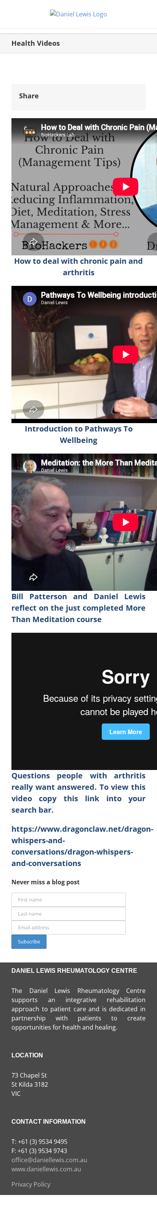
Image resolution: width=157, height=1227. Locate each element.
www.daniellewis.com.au (46, 1169)
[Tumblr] (104, 91)
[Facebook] (48, 91)
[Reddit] (76, 91)
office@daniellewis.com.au (49, 1160)
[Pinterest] (118, 91)
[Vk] (132, 91)
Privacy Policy (30, 1184)
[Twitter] (62, 91)
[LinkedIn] (90, 91)
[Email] (48, 100)
